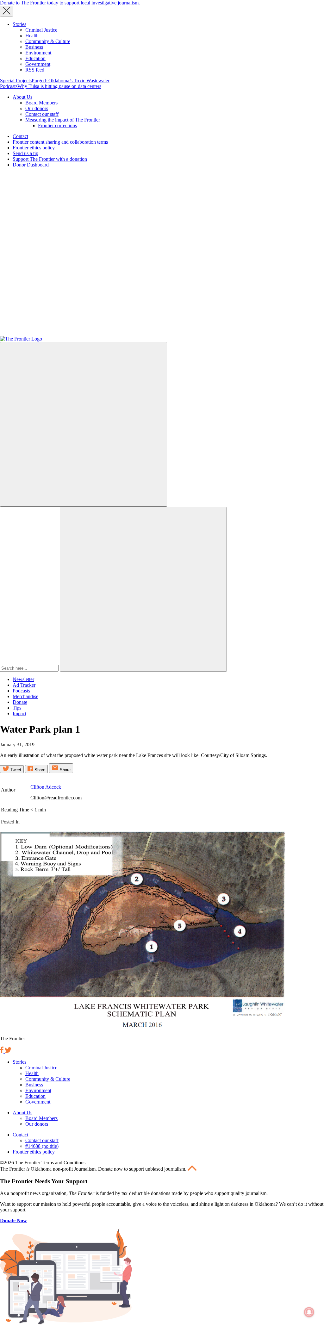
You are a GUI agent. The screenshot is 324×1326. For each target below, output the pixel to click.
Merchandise (25, 696)
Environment (38, 52)
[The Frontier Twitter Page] (8, 1051)
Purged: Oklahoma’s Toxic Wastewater (70, 80)
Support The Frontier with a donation (50, 159)
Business (34, 47)
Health (32, 35)
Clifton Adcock (45, 787)
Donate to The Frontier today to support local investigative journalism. (70, 2)
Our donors (36, 108)
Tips (17, 707)
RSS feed (34, 69)
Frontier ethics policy (34, 147)
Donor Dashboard (31, 164)
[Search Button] (143, 589)
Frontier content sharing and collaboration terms (60, 142)
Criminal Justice (41, 30)
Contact (20, 136)
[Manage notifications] (309, 1312)
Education (35, 58)
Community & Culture (47, 41)
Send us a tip (25, 153)
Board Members (41, 102)
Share (39, 769)
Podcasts (8, 86)
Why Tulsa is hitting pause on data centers (59, 86)
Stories (19, 24)
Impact (19, 713)
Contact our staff (42, 114)
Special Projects (16, 80)
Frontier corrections (57, 125)
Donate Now (13, 1220)
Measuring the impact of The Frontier (62, 119)
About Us (22, 97)
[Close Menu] (6, 11)
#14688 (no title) (42, 1146)
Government (37, 64)
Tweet (15, 769)
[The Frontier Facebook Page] (2, 1051)
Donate (20, 702)
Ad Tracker (24, 685)
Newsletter (23, 679)
